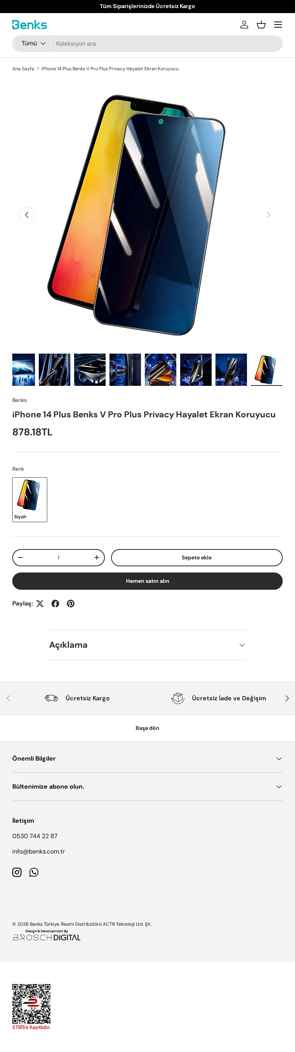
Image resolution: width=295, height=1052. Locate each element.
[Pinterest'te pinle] (70, 603)
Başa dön (147, 727)
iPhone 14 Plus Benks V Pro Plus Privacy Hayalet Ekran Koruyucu (110, 69)
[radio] (29, 499)
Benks (19, 400)
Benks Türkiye (44, 924)
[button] (261, 24)
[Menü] (278, 24)
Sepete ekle (197, 557)
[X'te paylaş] (40, 603)
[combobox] (147, 43)
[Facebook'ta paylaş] (55, 603)
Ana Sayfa (23, 69)
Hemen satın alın (147, 580)
